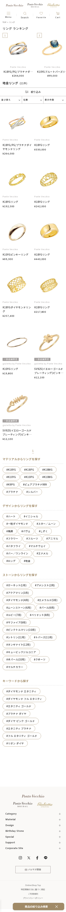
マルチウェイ (38, 546)
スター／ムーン (47, 523)
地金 (27, 561)
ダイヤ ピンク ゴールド (21, 721)
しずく (44, 531)
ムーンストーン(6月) (19, 607)
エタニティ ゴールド (19, 706)
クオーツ (40, 659)
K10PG (30, 477)
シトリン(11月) (16, 637)
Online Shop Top (33, 885)
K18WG (48, 469)
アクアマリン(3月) (18, 593)
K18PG (30, 469)
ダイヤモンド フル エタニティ (25, 699)
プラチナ (13, 492)
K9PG (11, 484)
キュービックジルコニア (22, 652)
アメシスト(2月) (45, 585)
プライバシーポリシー (33, 898)
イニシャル (31, 516)
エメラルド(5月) (48, 600)
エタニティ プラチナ (19, 728)
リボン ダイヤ (16, 743)
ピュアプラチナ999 (36, 484)
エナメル (43, 553)
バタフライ (14, 546)
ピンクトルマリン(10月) (22, 630)
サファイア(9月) (17, 622)
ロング (12, 561)
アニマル (53, 538)
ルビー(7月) (14, 615)
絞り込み (36, 92)
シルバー (33, 492)
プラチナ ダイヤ (17, 713)
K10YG (12, 477)
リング (12, 22)
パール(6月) (48, 607)
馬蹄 (10, 531)
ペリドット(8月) (40, 615)
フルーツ (33, 538)
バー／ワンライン (18, 553)
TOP (4, 22)
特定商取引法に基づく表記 (33, 889)
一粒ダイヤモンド (18, 523)
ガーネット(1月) (17, 585)
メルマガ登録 (34, 869)
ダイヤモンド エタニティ (22, 691)
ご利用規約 (33, 893)
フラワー (13, 538)
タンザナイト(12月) (19, 644)
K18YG (12, 469)
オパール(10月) (16, 659)
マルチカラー (15, 667)
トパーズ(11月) (44, 637)
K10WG (48, 477)
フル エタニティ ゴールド (22, 736)
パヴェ (26, 531)
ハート (12, 516)
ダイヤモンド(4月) (18, 600)
